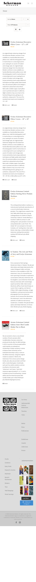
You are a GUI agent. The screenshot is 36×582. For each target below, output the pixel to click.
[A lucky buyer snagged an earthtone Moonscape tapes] (21, 490)
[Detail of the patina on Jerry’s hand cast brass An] (31, 490)
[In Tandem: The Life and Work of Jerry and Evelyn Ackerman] (5, 256)
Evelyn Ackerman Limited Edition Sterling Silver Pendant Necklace (21, 193)
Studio (7, 459)
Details (15, 105)
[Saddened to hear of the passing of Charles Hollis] (21, 470)
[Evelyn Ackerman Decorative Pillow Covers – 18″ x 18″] (5, 118)
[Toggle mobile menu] (32, 3)
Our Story (24, 399)
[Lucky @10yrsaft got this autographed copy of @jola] (21, 480)
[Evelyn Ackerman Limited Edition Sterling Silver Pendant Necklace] (5, 195)
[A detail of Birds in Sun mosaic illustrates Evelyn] (31, 480)
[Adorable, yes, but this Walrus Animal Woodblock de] (31, 470)
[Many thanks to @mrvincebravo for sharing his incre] (26, 490)
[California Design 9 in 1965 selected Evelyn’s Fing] (26, 480)
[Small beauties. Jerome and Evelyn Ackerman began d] (26, 470)
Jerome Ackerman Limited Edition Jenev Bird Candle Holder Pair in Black (20, 324)
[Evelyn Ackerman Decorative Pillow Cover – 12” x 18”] (5, 43)
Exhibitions (24, 439)
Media (23, 423)
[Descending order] (28, 19)
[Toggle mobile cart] (28, 3)
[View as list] (20, 29)
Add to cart (7, 105)
